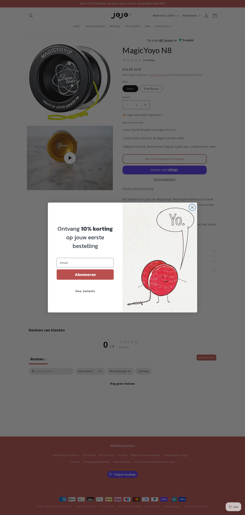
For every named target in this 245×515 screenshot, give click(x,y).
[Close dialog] (192, 207)
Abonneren (85, 274)
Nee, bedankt (85, 291)
